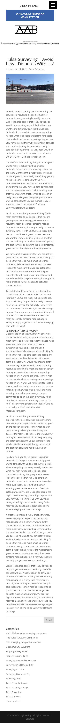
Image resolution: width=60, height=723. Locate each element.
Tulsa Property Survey (16, 683)
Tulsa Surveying (37, 69)
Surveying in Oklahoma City (19, 664)
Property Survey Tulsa (16, 651)
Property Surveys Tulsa (17, 656)
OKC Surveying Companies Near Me (23, 642)
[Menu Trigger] (53, 5)
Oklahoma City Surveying (18, 646)
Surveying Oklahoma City (18, 674)
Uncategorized (13, 701)
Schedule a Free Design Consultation (30, 15)
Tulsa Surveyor (13, 696)
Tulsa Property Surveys (17, 687)
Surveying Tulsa (13, 678)
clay (11, 69)
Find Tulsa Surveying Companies (22, 637)
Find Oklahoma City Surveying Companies (26, 633)
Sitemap (30, 718)
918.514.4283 (29, 5)
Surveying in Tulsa (15, 669)
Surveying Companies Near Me (21, 660)
